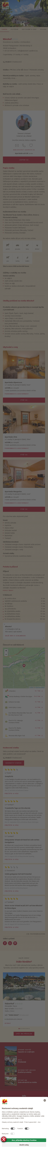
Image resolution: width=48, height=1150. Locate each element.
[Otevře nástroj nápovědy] (3, 1139)
